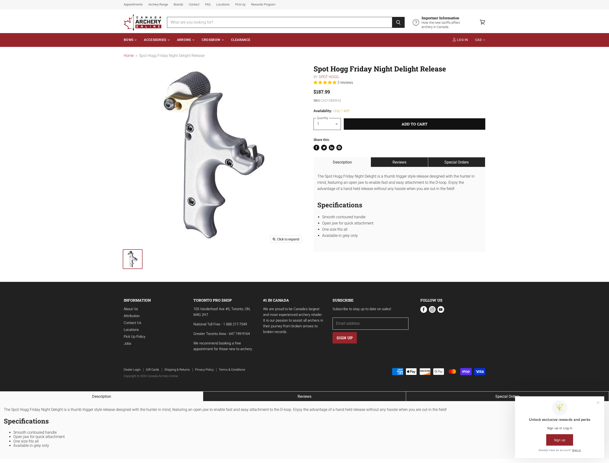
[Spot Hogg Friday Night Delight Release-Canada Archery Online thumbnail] (132, 259)
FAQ (208, 4)
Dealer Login (132, 369)
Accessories (155, 40)
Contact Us (132, 323)
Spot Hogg (329, 77)
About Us (131, 309)
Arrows (184, 40)
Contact (194, 4)
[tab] (342, 162)
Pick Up (240, 4)
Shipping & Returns (177, 369)
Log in (462, 40)
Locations (223, 4)
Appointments (133, 4)
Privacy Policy (204, 369)
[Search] (398, 22)
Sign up (345, 337)
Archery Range (158, 4)
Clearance (240, 40)
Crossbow (211, 40)
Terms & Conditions (232, 369)
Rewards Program (263, 4)
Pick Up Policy (134, 336)
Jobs (127, 343)
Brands (178, 4)
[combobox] (279, 22)
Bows (129, 40)
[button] (325, 82)
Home (129, 56)
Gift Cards (152, 369)
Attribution (132, 316)
